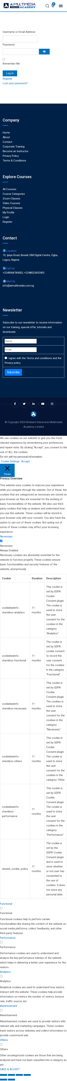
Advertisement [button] (8, 1006)
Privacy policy (13, 362)
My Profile (8, 212)
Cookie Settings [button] (10, 461)
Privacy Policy (11, 156)
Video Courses (11, 203)
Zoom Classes (11, 198)
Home (6, 132)
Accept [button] (25, 461)
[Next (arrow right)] (11, 1079)
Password (8, 44)
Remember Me (11, 63)
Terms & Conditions (14, 160)
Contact (7, 142)
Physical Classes (13, 207)
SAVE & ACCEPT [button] (10, 1069)
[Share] (19, 1075)
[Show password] (44, 52)
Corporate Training (13, 146)
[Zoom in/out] (3, 1075)
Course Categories (14, 193)
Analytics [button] (5, 971)
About (6, 137)
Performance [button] (8, 937)
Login (6, 217)
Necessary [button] (6, 536)
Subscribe (13, 372)
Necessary (6, 545)
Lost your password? (15, 83)
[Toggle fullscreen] (11, 1075)
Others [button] (4, 1040)
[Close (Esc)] (27, 1075)
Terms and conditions (39, 358)
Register (7, 78)
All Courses (9, 189)
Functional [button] (6, 903)
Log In (10, 73)
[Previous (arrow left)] (3, 1079)
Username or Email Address (19, 32)
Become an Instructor (15, 151)
